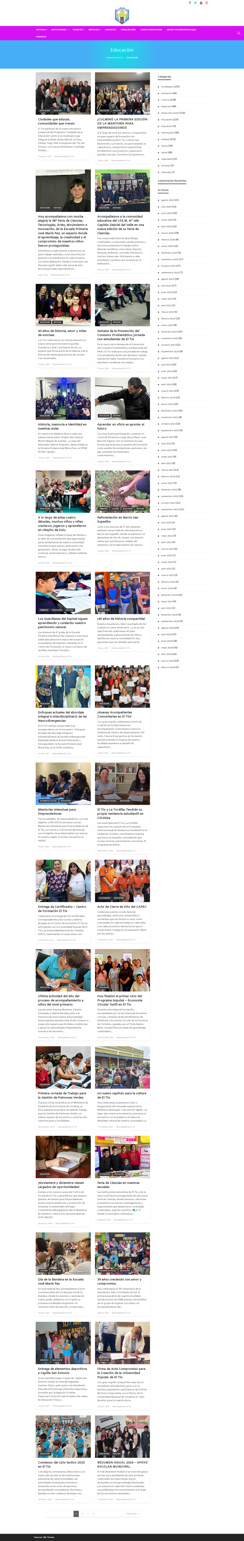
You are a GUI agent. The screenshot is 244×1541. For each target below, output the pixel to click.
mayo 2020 (167, 562)
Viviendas (166, 172)
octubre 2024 (168, 345)
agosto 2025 (167, 279)
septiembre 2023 (170, 430)
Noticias (41, 30)
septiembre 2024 (170, 351)
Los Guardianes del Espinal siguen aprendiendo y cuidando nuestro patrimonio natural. (63, 623)
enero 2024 (167, 404)
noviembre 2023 (169, 417)
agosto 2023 (167, 437)
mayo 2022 (167, 536)
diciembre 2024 (169, 331)
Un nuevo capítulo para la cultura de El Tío (121, 1096)
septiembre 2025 (170, 272)
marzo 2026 (167, 233)
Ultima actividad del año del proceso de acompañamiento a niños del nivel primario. (60, 1000)
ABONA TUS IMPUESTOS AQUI (181, 30)
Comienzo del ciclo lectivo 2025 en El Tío (61, 1465)
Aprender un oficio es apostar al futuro (120, 427)
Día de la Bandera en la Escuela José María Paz (61, 1282)
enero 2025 (167, 325)
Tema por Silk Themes (44, 1537)
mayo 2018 (167, 647)
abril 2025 (166, 305)
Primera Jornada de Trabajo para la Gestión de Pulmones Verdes (62, 1096)
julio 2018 (166, 634)
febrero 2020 (168, 582)
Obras (115, 1085)
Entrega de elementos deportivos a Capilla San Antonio (62, 1371)
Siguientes (131, 1513)
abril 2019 (166, 608)
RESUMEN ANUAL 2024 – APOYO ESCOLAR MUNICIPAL (122, 1465)
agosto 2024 (167, 358)
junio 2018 (166, 641)
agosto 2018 (167, 628)
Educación (45, 111)
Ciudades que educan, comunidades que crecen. (56, 122)
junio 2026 (166, 213)
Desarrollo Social (48, 801)
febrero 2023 (168, 476)
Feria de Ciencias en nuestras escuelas (118, 1185)
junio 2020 (166, 555)
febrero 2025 (168, 318)
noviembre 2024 (169, 338)
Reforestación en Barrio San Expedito (117, 520)
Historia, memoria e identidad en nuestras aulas (62, 427)
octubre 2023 (168, 424)
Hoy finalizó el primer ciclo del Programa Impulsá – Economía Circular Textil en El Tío (119, 1000)
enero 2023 (167, 483)
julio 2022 (166, 522)
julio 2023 (166, 443)
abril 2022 (166, 542)
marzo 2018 (167, 661)
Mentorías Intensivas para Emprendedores (57, 812)
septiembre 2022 (170, 509)
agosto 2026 (167, 200)
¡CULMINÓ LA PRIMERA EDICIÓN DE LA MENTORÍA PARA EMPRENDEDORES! (122, 124)
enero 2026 (167, 246)
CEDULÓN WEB (128, 30)
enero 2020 (167, 588)
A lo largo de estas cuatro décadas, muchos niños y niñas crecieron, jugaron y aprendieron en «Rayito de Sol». (62, 524)
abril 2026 (166, 226)
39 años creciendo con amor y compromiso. (119, 1282)
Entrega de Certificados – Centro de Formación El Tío (62, 909)
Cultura (115, 509)
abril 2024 (166, 384)
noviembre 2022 (169, 496)
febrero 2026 (168, 239)
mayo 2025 (167, 299)
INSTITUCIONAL (59, 30)
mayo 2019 (167, 601)
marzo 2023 (167, 470)
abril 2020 (166, 568)
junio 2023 (166, 450)
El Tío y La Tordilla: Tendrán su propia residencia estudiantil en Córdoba (120, 814)
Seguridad (166, 159)
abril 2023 (166, 463)
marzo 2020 (167, 575)
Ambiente (104, 509)
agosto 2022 (167, 516)
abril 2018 (166, 654)
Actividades (105, 898)
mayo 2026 (167, 220)
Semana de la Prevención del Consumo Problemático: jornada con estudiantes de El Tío (121, 335)
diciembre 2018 (169, 615)
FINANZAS (41, 37)
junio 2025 (166, 292)
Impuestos (166, 126)
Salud (164, 152)
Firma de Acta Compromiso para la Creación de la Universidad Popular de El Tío (121, 1373)
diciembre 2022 (169, 489)
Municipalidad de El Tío (64, 156)
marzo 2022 (167, 549)
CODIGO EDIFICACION (151, 30)
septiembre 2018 (170, 621)
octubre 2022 (168, 503)
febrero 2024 (168, 397)
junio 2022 (166, 529)
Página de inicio (114, 58)
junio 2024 (166, 371)
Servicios (165, 165)
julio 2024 (166, 364)
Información (167, 132)
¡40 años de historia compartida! (121, 619)
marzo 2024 (167, 391)
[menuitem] (41, 29)
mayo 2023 (167, 456)
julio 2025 (166, 285)
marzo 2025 (167, 312)
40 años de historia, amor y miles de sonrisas (62, 333)
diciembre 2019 (169, 595)
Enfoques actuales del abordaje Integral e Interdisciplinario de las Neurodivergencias (62, 717)
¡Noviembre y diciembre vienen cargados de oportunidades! (61, 1185)
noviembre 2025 (169, 259)
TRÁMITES (78, 30)
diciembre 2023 (169, 410)
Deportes (44, 1360)
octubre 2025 (168, 266)
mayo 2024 (167, 378)
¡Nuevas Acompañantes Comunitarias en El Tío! (114, 715)
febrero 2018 (168, 667)
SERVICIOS (94, 30)
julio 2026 (166, 206)
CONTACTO (110, 30)
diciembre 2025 (169, 253)
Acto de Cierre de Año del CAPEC (122, 907)
